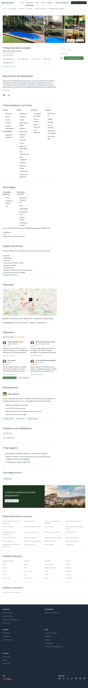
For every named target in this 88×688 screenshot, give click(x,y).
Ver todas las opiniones (10, 377)
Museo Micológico (29, 521)
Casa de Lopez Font (29, 544)
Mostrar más (6, 90)
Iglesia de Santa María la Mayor (53, 537)
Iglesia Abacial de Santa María (32, 541)
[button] (29, 303)
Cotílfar (47, 574)
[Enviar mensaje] (61, 58)
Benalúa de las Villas (8, 561)
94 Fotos (71, 40)
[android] (8, 678)
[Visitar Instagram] (9, 95)
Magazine (50, 2)
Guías (37, 2)
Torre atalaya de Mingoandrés (32, 526)
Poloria (5, 564)
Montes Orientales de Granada (11, 592)
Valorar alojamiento (24, 377)
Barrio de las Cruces (71, 532)
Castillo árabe (69, 544)
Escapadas (6, 633)
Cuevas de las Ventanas (30, 532)
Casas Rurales (30, 2)
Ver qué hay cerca (9, 53)
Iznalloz (5, 568)
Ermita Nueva (27, 578)
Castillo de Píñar (49, 526)
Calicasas (68, 574)
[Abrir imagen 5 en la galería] (75, 36)
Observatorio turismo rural (11, 619)
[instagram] (64, 679)
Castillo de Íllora (49, 544)
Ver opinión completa (9, 355)
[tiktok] (72, 679)
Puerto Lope (6, 578)
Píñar (46, 578)
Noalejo (26, 564)
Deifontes (68, 568)
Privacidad (48, 636)
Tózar (25, 568)
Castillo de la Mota (50, 541)
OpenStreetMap (52, 314)
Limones (68, 564)
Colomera (68, 561)
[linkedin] (84, 679)
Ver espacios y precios (73, 58)
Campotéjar (27, 561)
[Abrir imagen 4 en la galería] (54, 36)
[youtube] (76, 679)
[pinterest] (80, 679)
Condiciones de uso (51, 633)
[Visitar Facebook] (4, 95)
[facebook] (59, 679)
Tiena (25, 574)
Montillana (48, 561)
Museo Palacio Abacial (9, 537)
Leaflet (40, 314)
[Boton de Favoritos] (81, 19)
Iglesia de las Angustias (30, 537)
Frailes (4, 574)
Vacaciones (6, 636)
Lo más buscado (8, 640)
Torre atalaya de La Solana (73, 521)
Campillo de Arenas (50, 568)
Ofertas (43, 2)
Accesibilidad (49, 643)
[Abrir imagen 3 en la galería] (75, 22)
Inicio (22, 2)
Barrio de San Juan (8, 541)
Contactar (6, 623)
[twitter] (68, 679)
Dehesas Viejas (49, 564)
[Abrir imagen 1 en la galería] (23, 29)
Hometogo (6, 657)
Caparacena (69, 578)
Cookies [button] (47, 640)
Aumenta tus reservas (52, 613)
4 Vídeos (80, 40)
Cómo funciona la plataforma (54, 647)
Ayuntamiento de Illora (72, 541)
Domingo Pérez (28, 571)
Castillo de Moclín (8, 526)
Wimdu (5, 660)
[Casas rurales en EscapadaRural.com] (7, 3)
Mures (4, 571)
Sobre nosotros (8, 613)
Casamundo (6, 663)
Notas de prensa (8, 616)
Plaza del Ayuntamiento (72, 537)
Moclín (46, 571)
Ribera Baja (69, 571)
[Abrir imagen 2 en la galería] (54, 22)
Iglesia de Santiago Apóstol (52, 532)
